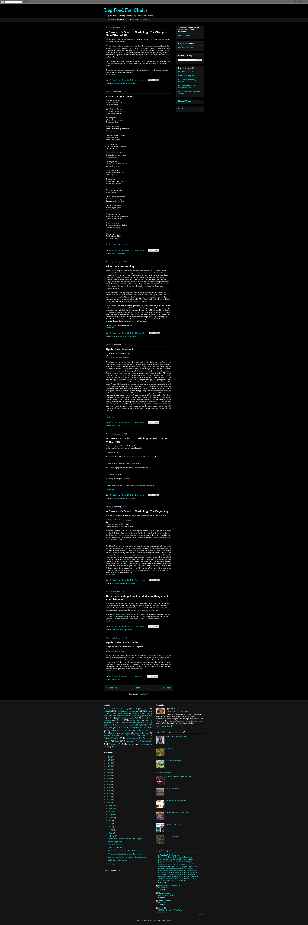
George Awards (135, 722)
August (111, 818)
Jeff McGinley (174, 709)
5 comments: (140, 80)
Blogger (168, 920)
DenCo (145, 718)
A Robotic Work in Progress (168, 855)
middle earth (121, 728)
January (112, 864)
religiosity (137, 733)
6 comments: (140, 626)
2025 (108, 760)
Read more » (110, 74)
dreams (147, 720)
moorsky (153, 920)
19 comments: (140, 333)
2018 (108, 781)
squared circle (109, 735)
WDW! (107, 747)
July (110, 821)
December (112, 805)
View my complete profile (164, 726)
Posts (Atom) (143, 694)
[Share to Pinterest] (158, 80)
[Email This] (149, 80)
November (112, 808)
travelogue (146, 741)
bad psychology (125, 336)
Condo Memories (125, 718)
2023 (108, 766)
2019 (108, 778)
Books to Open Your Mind (120, 715)
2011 (108, 803)
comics (114, 630)
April (110, 830)
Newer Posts (111, 688)
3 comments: (140, 495)
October (112, 811)
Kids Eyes (138, 725)
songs (147, 733)
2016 (108, 787)
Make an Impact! (184, 35)
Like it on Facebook (185, 47)
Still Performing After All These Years (170, 910)
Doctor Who (134, 720)
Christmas (136, 716)
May (110, 827)
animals (107, 711)
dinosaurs (135, 336)
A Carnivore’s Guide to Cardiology (123, 83)
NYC (122, 731)
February (112, 836)
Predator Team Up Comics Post (177, 812)
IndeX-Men (169, 748)
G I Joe (122, 722)
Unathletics (132, 744)
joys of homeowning (124, 725)
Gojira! (149, 722)
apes (118, 711)
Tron (112, 744)
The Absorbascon (164, 893)
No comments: (140, 580)
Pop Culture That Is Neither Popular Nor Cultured (127, 20)
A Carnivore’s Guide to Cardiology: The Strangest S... (126, 839)
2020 (108, 775)
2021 (108, 772)
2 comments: (140, 422)
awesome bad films (131, 711)
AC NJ (135, 709)
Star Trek (125, 735)
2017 (108, 784)
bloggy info (137, 713)
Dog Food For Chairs (125, 9)
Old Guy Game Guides (138, 731)
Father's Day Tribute (173, 836)
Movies (120, 630)
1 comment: (139, 676)
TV (140, 336)
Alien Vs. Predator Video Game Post (178, 777)
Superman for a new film (124, 614)
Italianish (111, 725)
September (113, 815)
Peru (105, 733)
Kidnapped (162, 902)
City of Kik (162, 908)
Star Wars (141, 735)
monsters (134, 728)
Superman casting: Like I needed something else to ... (127, 857)
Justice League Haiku (119, 96)
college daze (147, 716)
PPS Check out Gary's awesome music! (186, 87)
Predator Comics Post (173, 824)
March (111, 833)
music (113, 731)
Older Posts (166, 688)
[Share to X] (153, 80)
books (106, 716)
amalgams (115, 336)
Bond (147, 713)
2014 (108, 794)
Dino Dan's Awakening (120, 266)
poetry (114, 253)
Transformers (129, 741)
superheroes (121, 253)
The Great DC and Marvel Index (117, 245)
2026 (108, 757)
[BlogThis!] (151, 80)
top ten (107, 741)
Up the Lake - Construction (122, 642)
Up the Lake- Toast (172, 789)
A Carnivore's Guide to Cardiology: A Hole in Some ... (126, 851)
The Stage (143, 738)
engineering (109, 722)
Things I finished (164, 901)
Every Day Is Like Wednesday (169, 886)
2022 (108, 769)
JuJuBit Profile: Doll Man (166, 895)
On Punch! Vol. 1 (163, 888)
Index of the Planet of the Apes (176, 737)
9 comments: (140, 250)
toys (117, 741)
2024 (108, 763)
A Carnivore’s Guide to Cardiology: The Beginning (137, 511)
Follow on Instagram (186, 76)
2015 (108, 790)
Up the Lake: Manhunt (119, 349)
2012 (108, 800)
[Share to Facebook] (156, 80)
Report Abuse (184, 101)
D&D (136, 718)
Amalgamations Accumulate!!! (176, 800)
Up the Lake (116, 426)
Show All (201, 914)
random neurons (124, 733)
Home (138, 688)
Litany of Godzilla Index (174, 760)
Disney (120, 720)
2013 (108, 797)
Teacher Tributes (131, 738)
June (110, 824)
